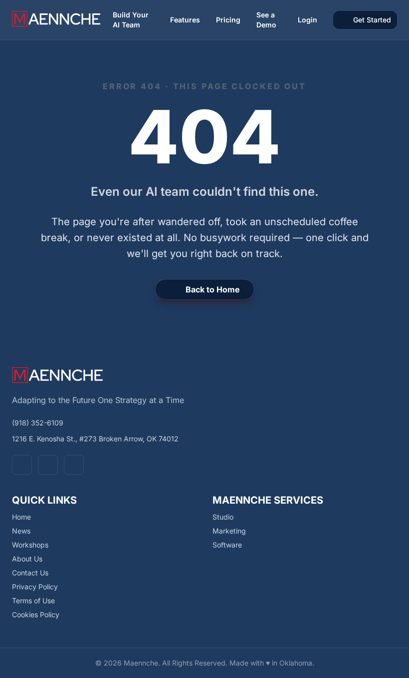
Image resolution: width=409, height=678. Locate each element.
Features (185, 19)
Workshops (30, 545)
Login (307, 19)
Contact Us (30, 572)
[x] (48, 465)
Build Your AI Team (131, 19)
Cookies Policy (35, 614)
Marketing (229, 531)
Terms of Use (33, 600)
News (21, 531)
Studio (222, 517)
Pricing (228, 19)
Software (227, 545)
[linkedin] (74, 465)
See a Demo (266, 19)
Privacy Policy (35, 586)
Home (21, 517)
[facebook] (22, 465)
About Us (27, 558)
